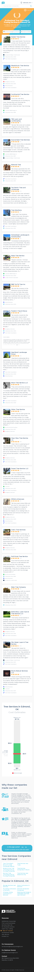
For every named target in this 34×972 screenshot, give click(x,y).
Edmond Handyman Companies (23, 889)
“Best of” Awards (7, 930)
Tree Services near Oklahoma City (22, 873)
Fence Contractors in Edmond (23, 886)
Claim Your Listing (7, 928)
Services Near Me (7, 925)
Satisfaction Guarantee (9, 921)
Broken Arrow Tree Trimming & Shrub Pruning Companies (9, 870)
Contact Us (5, 936)
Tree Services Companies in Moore (23, 869)
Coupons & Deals (26, 31)
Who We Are (5, 934)
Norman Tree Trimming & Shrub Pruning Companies (9, 874)
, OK (26, 881)
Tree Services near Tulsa (22, 864)
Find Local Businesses (8, 923)
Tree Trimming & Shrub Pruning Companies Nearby (8, 865)
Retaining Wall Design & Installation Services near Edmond (24, 893)
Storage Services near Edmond (9, 886)
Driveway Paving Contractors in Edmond (8, 893)
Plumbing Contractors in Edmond (9, 889)
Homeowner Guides (8, 932)
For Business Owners (8, 927)
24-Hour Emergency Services (12, 31)
